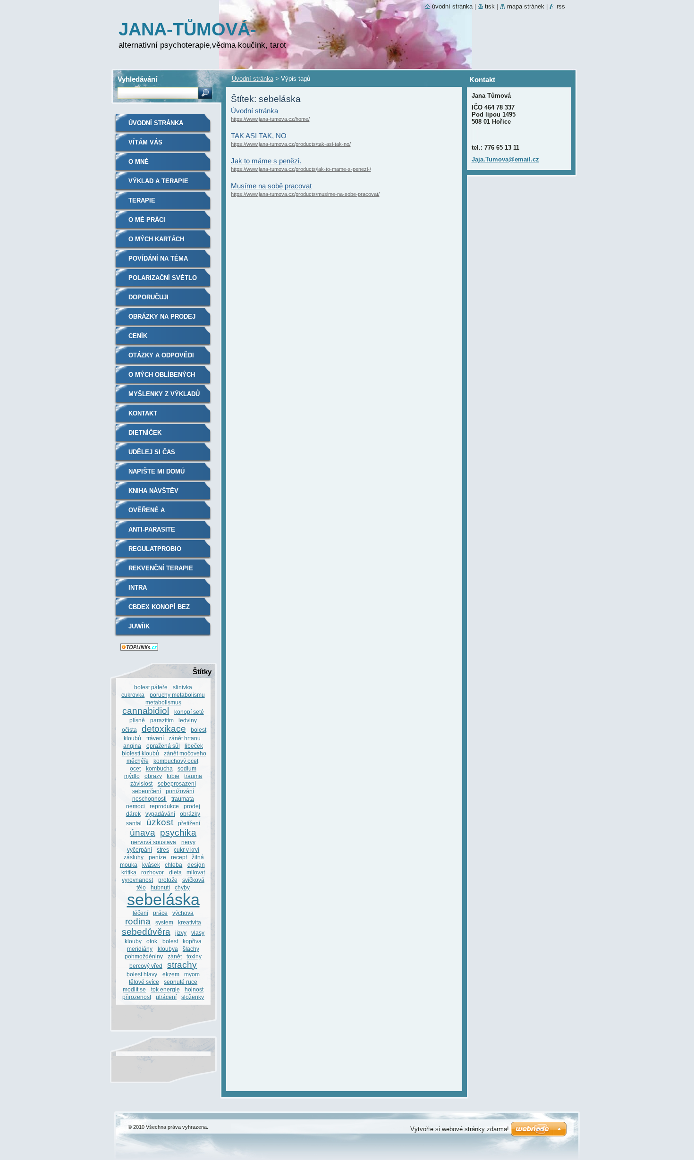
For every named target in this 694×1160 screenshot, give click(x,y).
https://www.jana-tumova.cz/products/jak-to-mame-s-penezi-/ (301, 169)
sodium (187, 768)
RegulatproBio (154, 548)
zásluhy (134, 857)
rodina (138, 921)
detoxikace (164, 729)
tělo (141, 887)
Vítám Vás (145, 142)
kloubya (168, 949)
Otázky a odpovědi (161, 355)
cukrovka (132, 695)
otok (151, 941)
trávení (155, 738)
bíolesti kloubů (140, 753)
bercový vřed (145, 966)
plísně (137, 720)
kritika (128, 872)
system (164, 922)
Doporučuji (148, 297)
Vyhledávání (137, 79)
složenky (192, 997)
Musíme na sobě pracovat (271, 186)
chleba (173, 865)
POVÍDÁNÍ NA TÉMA (158, 258)
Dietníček (144, 432)
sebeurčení (146, 791)
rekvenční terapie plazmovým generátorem (160, 571)
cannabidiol (145, 711)
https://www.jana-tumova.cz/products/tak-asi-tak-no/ (291, 144)
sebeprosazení (177, 783)
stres (163, 850)
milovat (195, 872)
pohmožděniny (144, 956)
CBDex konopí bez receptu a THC (159, 610)
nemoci (135, 806)
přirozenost (136, 997)
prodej (192, 806)
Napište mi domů (156, 471)
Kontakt (142, 413)
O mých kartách (156, 239)
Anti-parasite (151, 529)
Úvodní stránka (252, 78)
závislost (141, 783)
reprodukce (164, 806)
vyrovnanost (137, 880)
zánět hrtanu (185, 738)
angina (132, 746)
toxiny (194, 956)
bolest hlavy (142, 974)
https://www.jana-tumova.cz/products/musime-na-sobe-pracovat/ (305, 194)
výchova (183, 913)
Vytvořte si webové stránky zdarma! (459, 1129)
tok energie (165, 989)
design (196, 865)
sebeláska (163, 899)
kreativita (189, 922)
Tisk (490, 6)
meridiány (139, 949)
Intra (137, 587)
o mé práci (146, 219)
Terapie (141, 200)
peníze (157, 857)
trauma (193, 776)
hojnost (194, 989)
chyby (182, 887)
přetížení (189, 823)
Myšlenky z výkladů (164, 394)
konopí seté (189, 712)
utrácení (166, 997)
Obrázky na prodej (161, 316)
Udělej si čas (151, 452)
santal (134, 823)
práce (160, 913)
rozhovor (152, 872)
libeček (194, 746)
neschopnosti (149, 799)
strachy (182, 965)
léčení (140, 913)
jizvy (180, 933)
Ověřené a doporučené (150, 513)
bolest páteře (151, 687)
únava (142, 833)
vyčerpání (139, 850)
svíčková (193, 880)
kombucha (159, 768)
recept (179, 857)
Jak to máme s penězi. (266, 161)
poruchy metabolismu (177, 695)
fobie (173, 776)
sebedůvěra (146, 932)
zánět (175, 956)
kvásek (151, 865)
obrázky (190, 814)
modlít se (134, 989)
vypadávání (160, 814)
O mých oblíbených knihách (161, 378)
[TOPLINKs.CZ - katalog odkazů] (139, 648)
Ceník (137, 335)
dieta (175, 872)
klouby (133, 941)
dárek (133, 814)
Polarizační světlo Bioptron (162, 281)
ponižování (180, 791)
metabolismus (163, 702)
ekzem (170, 974)
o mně (138, 161)
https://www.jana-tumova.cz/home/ (270, 119)
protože (168, 880)
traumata (182, 799)
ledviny (187, 720)
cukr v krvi (186, 850)
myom (192, 974)
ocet (135, 768)
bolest (170, 941)
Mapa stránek (525, 6)
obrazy (153, 776)
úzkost (159, 822)
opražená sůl (163, 746)
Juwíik (139, 626)
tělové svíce (144, 982)
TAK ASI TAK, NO (259, 136)
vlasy (197, 933)
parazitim (162, 720)
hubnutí (160, 887)
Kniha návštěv (153, 490)
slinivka (182, 687)
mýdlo (132, 776)
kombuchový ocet (175, 761)
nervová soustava (153, 842)
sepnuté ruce (180, 982)
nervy (188, 842)
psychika (178, 833)
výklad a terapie (158, 181)
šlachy (191, 949)
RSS (561, 6)
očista (129, 730)
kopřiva (192, 941)
